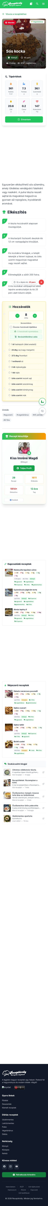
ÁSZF (22, 1187)
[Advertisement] (24, 154)
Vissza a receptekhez (16, 14)
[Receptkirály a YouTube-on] (16, 1167)
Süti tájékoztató (34, 1187)
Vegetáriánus (7, 1130)
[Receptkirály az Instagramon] (10, 1167)
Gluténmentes (8, 1119)
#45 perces (37, 415)
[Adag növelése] (35, 316)
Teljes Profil (25, 468)
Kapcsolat (34, 1190)
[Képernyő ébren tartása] (42, 411)
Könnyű (5, 1146)
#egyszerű (8, 415)
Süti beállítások (24, 1193)
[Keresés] (37, 4)
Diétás (4, 1134)
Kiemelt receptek (9, 1108)
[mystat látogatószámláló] (7, 1087)
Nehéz (5, 1153)
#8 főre (7, 420)
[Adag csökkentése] (17, 316)
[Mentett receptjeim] (31, 4)
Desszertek (7, 1104)
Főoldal (5, 1100)
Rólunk (23, 1190)
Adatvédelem (10, 1187)
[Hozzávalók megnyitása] (42, 401)
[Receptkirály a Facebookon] (4, 1167)
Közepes (5, 1150)
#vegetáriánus (23, 415)
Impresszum (12, 1190)
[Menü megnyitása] (43, 4)
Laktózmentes (8, 1123)
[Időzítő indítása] (41, 282)
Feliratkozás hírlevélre (25, 1175)
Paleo (4, 1127)
